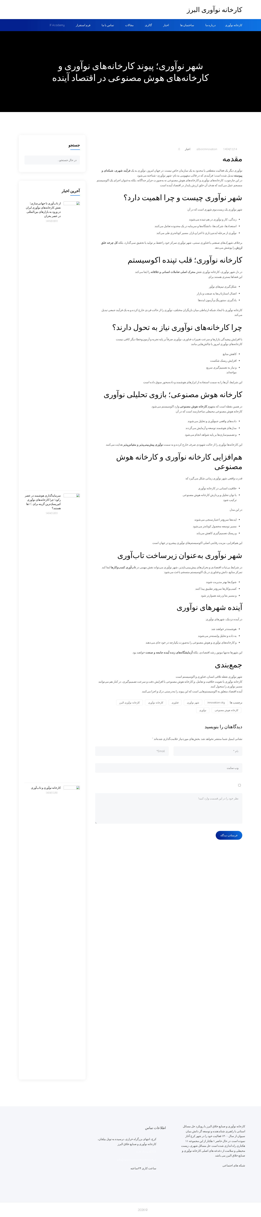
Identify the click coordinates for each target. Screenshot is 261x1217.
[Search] (28, 161)
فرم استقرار (83, 25)
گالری (148, 25)
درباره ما (210, 25)
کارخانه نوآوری (233, 25)
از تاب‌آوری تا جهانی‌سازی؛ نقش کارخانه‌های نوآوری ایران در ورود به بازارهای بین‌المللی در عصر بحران (43, 210)
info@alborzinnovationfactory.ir (136, 1160)
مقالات (129, 25)
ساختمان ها (187, 25)
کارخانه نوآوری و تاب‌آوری (46, 788)
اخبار (166, 25)
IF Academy (57, 25)
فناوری (175, 702)
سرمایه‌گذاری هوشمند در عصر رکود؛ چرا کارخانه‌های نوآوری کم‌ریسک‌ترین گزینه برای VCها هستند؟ (43, 502)
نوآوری (202, 710)
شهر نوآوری (193, 702)
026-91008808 (146, 1152)
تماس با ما (108, 25)
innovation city (216, 702)
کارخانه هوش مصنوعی (226, 710)
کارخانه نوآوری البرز (214, 9)
